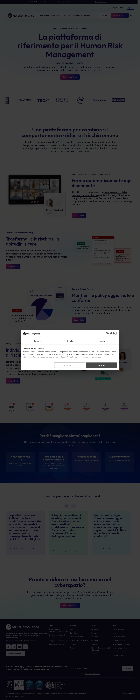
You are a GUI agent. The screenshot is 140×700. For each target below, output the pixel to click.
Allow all (101, 365)
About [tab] (102, 341)
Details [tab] (70, 341)
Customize (68, 365)
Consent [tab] (37, 341)
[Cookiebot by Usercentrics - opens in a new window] (107, 333)
